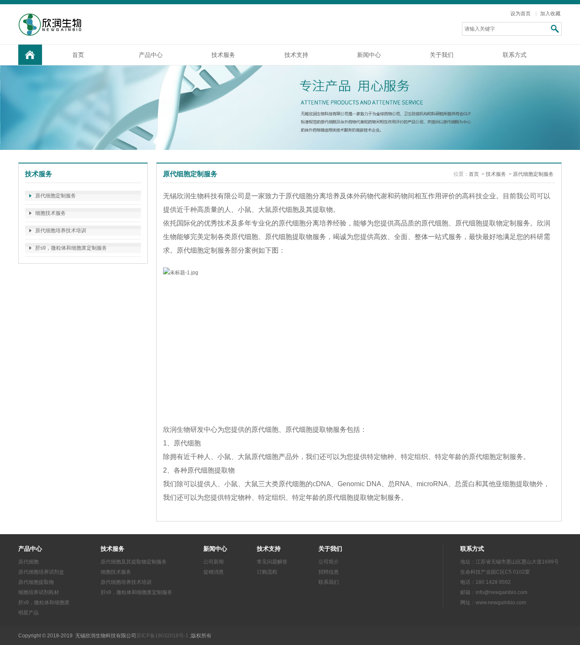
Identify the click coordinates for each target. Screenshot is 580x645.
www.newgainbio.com (501, 603)
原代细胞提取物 (36, 582)
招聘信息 (328, 572)
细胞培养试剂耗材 (38, 592)
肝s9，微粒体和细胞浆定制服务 (71, 248)
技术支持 (296, 54)
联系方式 (515, 54)
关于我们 (441, 54)
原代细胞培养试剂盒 (41, 572)
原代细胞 (28, 562)
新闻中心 (369, 54)
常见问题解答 (272, 562)
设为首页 (520, 14)
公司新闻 (213, 562)
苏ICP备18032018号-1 (162, 636)
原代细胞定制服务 (55, 196)
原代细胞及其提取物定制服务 (134, 562)
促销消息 (213, 572)
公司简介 (328, 562)
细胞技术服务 (50, 213)
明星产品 (28, 613)
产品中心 (151, 54)
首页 (78, 54)
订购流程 (267, 572)
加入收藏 (550, 14)
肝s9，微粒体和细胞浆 (44, 603)
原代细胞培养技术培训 (60, 231)
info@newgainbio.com (501, 592)
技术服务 (223, 54)
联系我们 (328, 582)
